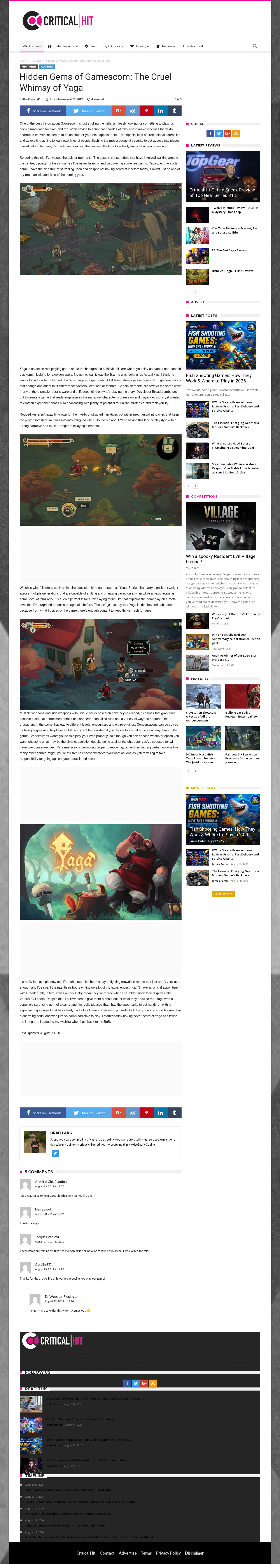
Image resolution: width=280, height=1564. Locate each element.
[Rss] (236, 133)
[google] (119, 110)
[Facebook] (210, 133)
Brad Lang (29, 99)
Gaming (47, 66)
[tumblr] (175, 110)
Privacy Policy (168, 1553)
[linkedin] (161, 110)
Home (23, 60)
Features (36, 60)
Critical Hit (86, 1553)
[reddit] (133, 110)
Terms (146, 1553)
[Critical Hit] (58, 7)
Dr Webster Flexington (62, 1296)
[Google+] (227, 133)
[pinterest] (147, 110)
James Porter (197, 841)
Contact (107, 1553)
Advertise (128, 1553)
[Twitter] (219, 133)
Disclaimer (194, 1553)
